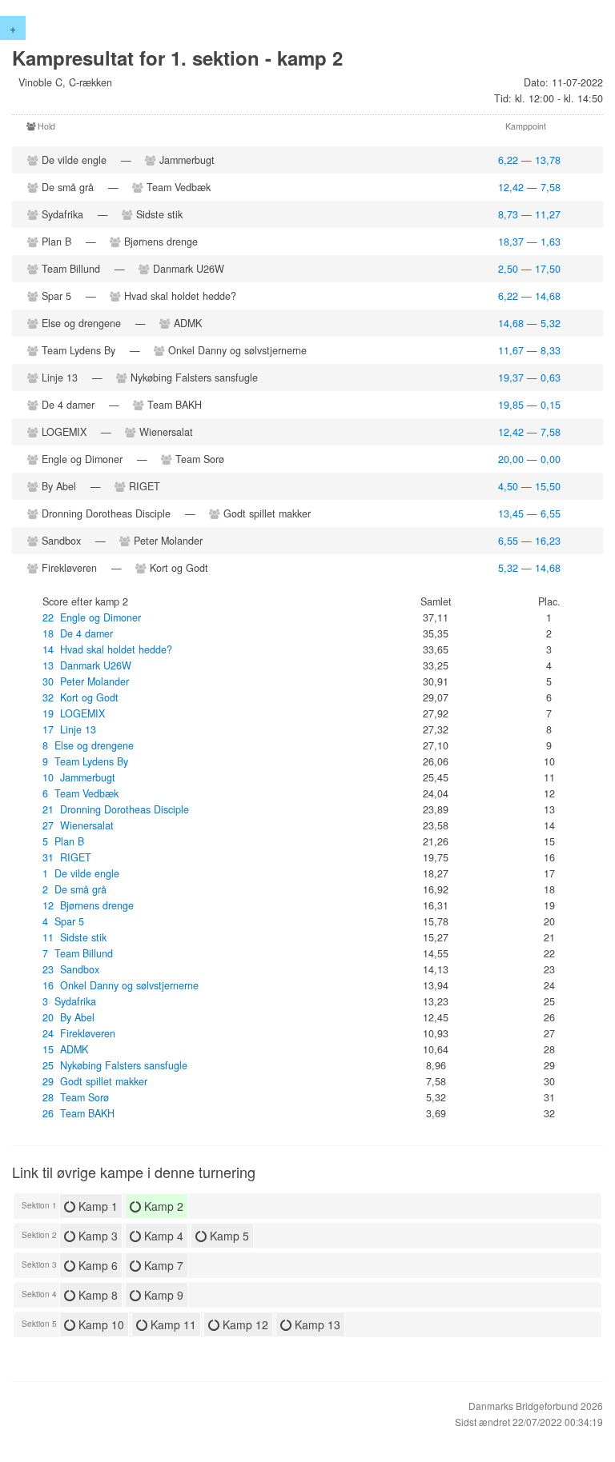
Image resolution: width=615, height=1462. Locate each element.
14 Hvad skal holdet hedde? (107, 649)
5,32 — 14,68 (529, 568)
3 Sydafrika (69, 1001)
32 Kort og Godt (80, 697)
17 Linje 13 (69, 729)
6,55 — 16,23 (529, 540)
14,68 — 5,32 (529, 323)
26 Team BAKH (78, 1113)
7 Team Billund (77, 953)
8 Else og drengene (88, 745)
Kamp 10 (99, 1324)
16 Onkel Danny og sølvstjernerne (120, 985)
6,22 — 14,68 (529, 296)
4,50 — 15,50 (529, 486)
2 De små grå (74, 889)
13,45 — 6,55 (529, 513)
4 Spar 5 (63, 921)
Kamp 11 (171, 1324)
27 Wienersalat (78, 825)
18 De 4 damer (77, 633)
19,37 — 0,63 (529, 377)
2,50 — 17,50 (529, 269)
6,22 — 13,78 (529, 160)
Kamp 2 (162, 1206)
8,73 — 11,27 (529, 214)
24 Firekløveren (78, 1033)
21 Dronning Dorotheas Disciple (115, 809)
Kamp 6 (96, 1265)
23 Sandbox (70, 969)
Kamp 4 (162, 1236)
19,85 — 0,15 (529, 404)
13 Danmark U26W (86, 665)
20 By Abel (68, 1017)
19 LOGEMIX (73, 713)
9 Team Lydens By (85, 761)
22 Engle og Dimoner (91, 617)
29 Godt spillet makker (94, 1081)
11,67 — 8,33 (529, 350)
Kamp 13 (315, 1324)
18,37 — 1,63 (529, 241)
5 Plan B (63, 841)
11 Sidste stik (74, 937)
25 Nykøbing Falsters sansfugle (114, 1065)
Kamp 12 (243, 1324)
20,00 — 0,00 (529, 459)
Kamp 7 (162, 1265)
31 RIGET (66, 857)
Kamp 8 (96, 1295)
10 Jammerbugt (78, 777)
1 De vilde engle (80, 873)
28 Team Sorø (75, 1097)
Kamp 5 (228, 1236)
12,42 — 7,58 (529, 187)
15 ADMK (65, 1049)
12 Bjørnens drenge (88, 905)
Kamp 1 (96, 1206)
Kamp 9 (162, 1295)
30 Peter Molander (85, 681)
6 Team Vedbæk (80, 793)
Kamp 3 (96, 1236)
